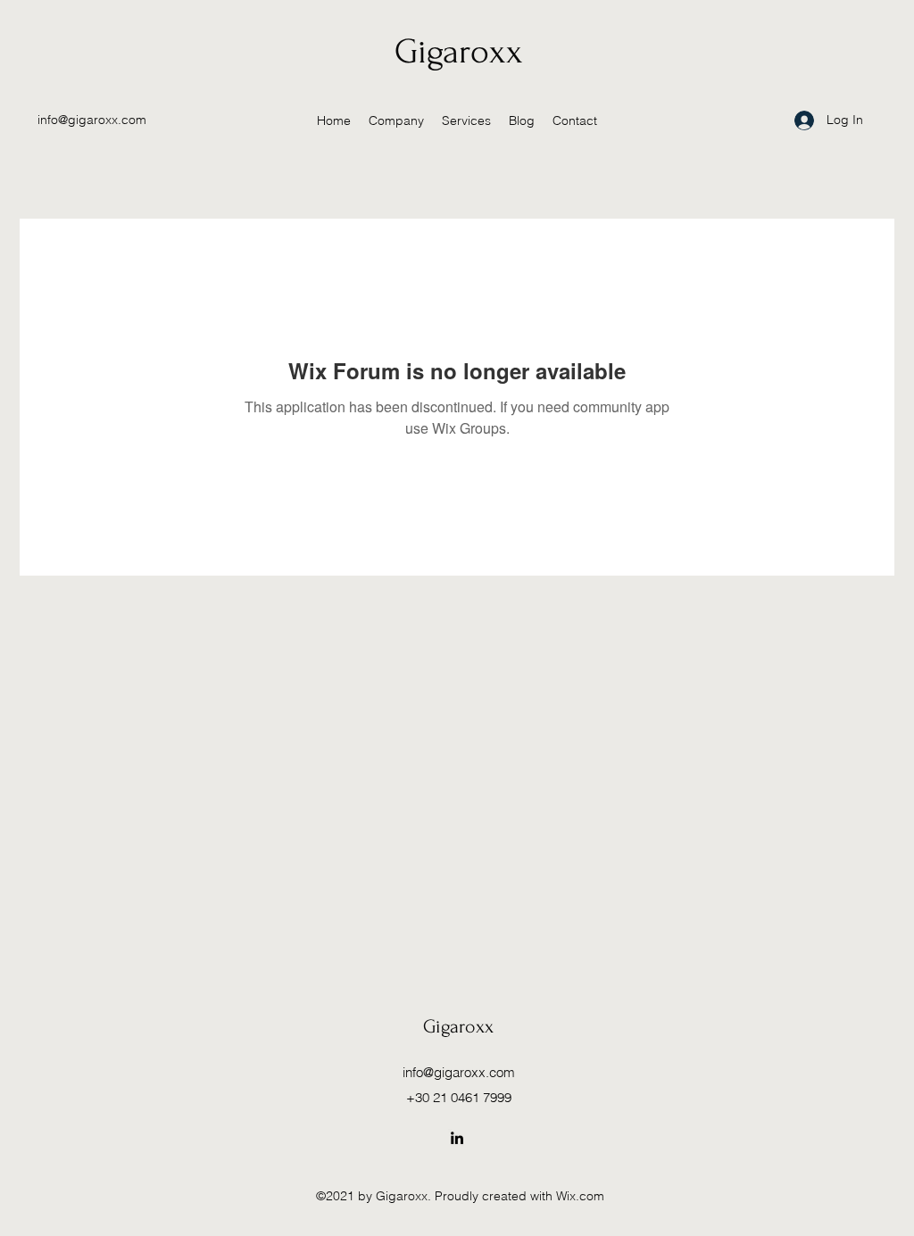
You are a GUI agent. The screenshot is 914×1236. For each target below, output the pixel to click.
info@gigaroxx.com (91, 120)
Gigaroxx (459, 51)
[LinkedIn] (457, 1138)
